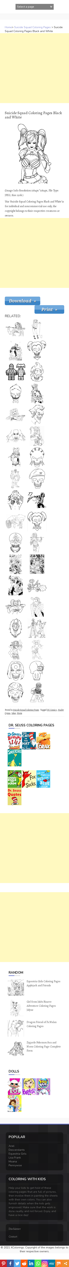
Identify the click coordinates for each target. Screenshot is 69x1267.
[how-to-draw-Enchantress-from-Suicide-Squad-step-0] (15, 628)
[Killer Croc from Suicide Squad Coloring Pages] (15, 478)
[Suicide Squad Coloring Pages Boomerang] (15, 692)
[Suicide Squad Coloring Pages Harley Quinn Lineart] (37, 436)
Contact (13, 1236)
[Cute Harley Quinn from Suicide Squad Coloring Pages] (37, 606)
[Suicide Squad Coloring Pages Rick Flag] (37, 478)
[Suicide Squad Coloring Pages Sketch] (37, 649)
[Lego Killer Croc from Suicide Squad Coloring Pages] (37, 692)
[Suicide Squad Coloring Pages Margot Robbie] (15, 329)
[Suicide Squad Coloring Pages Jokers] (37, 628)
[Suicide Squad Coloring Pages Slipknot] (37, 457)
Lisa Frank (15, 1157)
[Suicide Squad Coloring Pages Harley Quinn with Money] (37, 393)
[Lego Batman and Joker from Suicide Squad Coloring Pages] (37, 585)
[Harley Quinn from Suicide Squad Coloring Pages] (15, 649)
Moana (13, 1161)
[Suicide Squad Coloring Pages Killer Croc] (15, 542)
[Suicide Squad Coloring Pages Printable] (15, 564)
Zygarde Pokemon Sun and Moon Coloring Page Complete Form (44, 1047)
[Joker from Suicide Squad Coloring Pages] (15, 393)
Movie (19, 713)
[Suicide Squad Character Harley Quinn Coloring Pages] (37, 521)
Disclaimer (15, 1229)
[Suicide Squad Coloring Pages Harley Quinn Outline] (15, 606)
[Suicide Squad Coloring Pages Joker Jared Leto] (15, 436)
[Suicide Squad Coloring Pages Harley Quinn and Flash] (15, 350)
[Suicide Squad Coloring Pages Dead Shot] (37, 671)
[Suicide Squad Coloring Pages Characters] (37, 564)
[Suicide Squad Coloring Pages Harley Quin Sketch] (37, 329)
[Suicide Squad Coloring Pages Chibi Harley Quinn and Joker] (15, 521)
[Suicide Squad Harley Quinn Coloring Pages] (15, 414)
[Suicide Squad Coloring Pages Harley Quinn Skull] (37, 350)
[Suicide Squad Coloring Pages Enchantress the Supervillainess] (15, 585)
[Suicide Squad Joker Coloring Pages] (37, 414)
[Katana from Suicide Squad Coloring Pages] (15, 671)
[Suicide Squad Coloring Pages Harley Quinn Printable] (37, 542)
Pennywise (15, 1165)
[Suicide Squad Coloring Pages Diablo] (37, 372)
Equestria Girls (17, 1154)
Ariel (11, 1146)
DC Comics (52, 709)
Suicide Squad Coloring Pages (32, 27)
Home (8, 27)
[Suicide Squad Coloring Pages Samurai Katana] (37, 500)
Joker (14, 713)
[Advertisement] (34, 68)
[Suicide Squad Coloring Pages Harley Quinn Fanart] (15, 457)
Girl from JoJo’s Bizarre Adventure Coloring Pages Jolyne (41, 1006)
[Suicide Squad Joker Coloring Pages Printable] (15, 500)
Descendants (17, 1150)
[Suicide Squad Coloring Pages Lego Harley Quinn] (15, 372)
